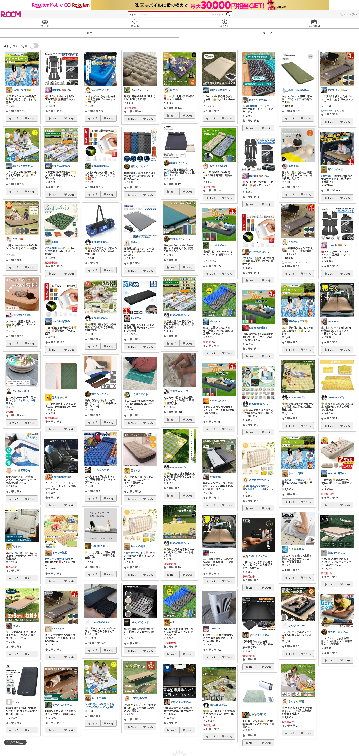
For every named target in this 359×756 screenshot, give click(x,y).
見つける (135, 23)
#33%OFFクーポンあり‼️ (296, 479)
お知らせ (224, 23)
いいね (31, 118)
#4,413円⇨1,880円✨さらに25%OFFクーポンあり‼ (99, 706)
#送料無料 (251, 106)
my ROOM (314, 23)
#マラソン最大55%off (57, 559)
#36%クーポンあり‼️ (136, 552)
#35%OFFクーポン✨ (57, 248)
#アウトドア (294, 99)
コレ (14, 118)
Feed (45, 23)
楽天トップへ (348, 14)
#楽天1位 (247, 258)
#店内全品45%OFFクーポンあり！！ (257, 488)
